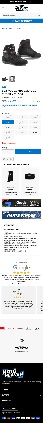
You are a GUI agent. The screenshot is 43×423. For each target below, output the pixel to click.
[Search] (38, 15)
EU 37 (21, 117)
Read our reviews (25, 284)
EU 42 (8, 127)
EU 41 (35, 122)
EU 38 (35, 117)
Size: (5, 113)
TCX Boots (18, 28)
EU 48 (8, 137)
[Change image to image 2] (12, 79)
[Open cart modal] (39, 8)
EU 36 (8, 117)
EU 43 (21, 127)
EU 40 (21, 122)
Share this (9, 159)
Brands (10, 28)
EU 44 (35, 127)
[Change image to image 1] (5, 79)
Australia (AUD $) (10, 409)
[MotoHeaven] (21, 8)
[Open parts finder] (21, 21)
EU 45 (8, 132)
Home (3, 28)
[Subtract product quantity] (4, 152)
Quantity (4, 148)
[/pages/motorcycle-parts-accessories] (21, 215)
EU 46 (21, 132)
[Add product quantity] (12, 152)
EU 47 (35, 132)
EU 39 (8, 122)
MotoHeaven (16, 412)
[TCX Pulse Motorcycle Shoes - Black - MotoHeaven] (21, 52)
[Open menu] (3, 8)
